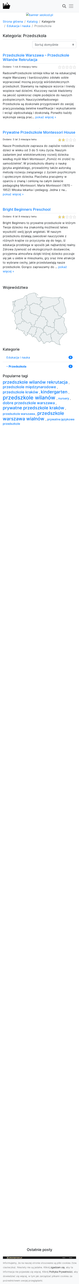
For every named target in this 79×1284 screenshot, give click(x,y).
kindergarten (55, 391)
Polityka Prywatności (60, 1271)
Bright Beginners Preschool (27, 209)
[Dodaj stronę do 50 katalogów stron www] (39, 14)
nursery (64, 398)
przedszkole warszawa (19, 414)
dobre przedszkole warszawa (29, 403)
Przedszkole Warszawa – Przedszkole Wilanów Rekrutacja (36, 57)
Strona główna (13, 21)
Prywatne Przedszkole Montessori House (39, 132)
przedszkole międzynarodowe (30, 387)
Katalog (32, 21)
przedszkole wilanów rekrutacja (36, 382)
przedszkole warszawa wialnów (33, 415)
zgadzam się (57, 1267)
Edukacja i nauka (18, 26)
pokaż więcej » (45, 117)
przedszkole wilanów (30, 397)
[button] (64, 6)
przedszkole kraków (21, 392)
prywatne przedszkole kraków (34, 407)
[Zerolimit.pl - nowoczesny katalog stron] (6, 6)
